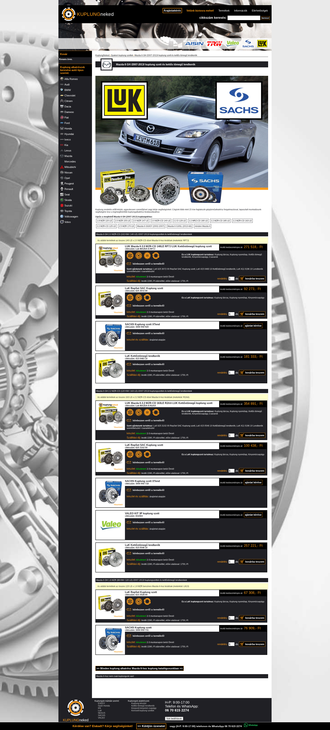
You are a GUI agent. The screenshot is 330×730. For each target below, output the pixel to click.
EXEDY (101, 703)
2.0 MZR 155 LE (122, 220)
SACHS (101, 715)
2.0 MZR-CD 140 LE (161, 220)
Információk (240, 10)
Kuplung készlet (138, 703)
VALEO (101, 718)
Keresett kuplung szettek (142, 710)
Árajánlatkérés (172, 10)
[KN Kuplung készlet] (110, 272)
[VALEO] (110, 539)
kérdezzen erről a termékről (148, 263)
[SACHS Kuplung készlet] (110, 350)
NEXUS (101, 713)
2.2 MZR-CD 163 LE (242, 220)
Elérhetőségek (260, 10)
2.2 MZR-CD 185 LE (220, 220)
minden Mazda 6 (202, 226)
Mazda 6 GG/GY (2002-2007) (150, 226)
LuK (100, 710)
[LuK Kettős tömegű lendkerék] (110, 382)
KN (99, 708)
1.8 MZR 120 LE (104, 220)
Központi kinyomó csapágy (143, 708)
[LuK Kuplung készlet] (110, 314)
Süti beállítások (174, 718)
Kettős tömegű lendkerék (143, 706)
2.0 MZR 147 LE (140, 220)
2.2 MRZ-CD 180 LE (198, 220)
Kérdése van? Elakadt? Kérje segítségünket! (103, 726)
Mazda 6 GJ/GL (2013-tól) (180, 226)
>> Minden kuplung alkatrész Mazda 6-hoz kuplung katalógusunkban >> (139, 668)
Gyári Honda (104, 706)
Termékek (224, 10)
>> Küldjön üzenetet (151, 726)
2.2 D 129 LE (180, 220)
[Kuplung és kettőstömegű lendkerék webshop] (76, 717)
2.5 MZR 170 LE (126, 226)
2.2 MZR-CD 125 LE (106, 226)
